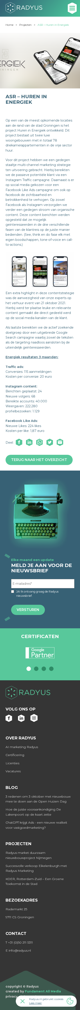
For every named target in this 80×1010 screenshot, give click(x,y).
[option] (40, 654)
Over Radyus (21, 738)
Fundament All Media (43, 991)
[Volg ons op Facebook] (9, 720)
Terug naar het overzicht (39, 460)
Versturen (28, 610)
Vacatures (13, 771)
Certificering (15, 755)
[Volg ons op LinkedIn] (21, 720)
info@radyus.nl (20, 950)
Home (9, 24)
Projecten (25, 24)
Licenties (12, 763)
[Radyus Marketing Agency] (40, 693)
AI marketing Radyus (22, 747)
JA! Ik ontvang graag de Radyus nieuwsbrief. (37, 593)
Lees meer (35, 1003)
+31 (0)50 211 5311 (20, 942)
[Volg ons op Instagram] (34, 720)
